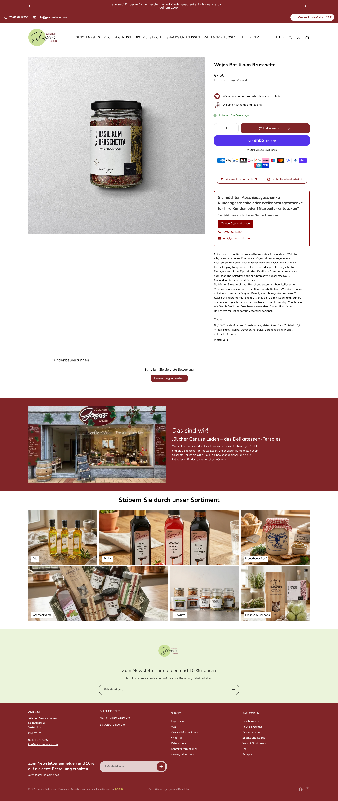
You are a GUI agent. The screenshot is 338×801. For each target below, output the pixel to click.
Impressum (178, 721)
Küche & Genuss (252, 726)
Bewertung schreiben (169, 378)
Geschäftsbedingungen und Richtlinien (169, 789)
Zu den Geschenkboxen (235, 223)
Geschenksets (250, 721)
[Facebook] (300, 789)
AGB (174, 726)
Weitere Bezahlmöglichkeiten (262, 149)
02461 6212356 (18, 17)
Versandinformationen (184, 732)
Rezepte (247, 754)
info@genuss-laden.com (53, 17)
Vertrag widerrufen (182, 754)
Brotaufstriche (251, 732)
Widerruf (176, 738)
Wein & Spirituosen (254, 743)
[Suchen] (290, 37)
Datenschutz (178, 743)
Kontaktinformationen (184, 749)
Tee (244, 749)
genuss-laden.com (47, 789)
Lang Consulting (105, 789)
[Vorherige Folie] (29, 6)
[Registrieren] (233, 689)
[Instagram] (307, 789)
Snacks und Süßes (253, 738)
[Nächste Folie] (305, 6)
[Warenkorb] (307, 37)
